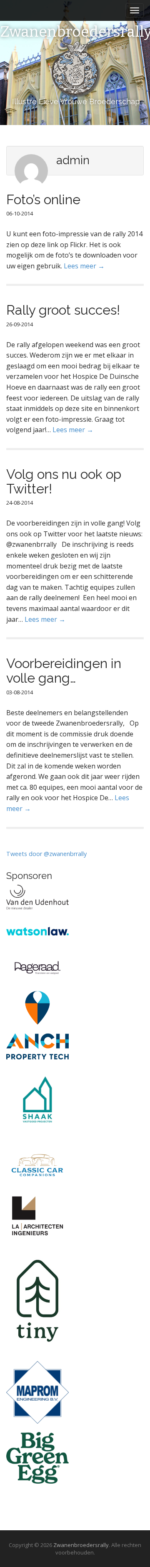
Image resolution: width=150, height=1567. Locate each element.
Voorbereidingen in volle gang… (63, 671)
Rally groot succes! (63, 310)
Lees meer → (84, 265)
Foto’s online (43, 199)
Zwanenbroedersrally (81, 1545)
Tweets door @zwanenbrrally (46, 854)
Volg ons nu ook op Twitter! (63, 481)
